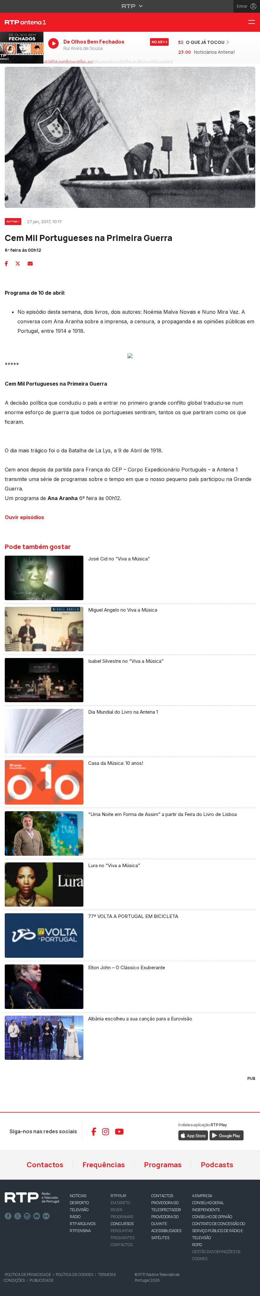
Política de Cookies (74, 1274)
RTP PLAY (119, 1195)
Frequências (103, 1164)
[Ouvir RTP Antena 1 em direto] (21, 48)
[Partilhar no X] (17, 263)
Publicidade (41, 1280)
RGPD (197, 1244)
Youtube (36, 1216)
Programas (163, 1164)
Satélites (160, 1237)
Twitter (17, 1216)
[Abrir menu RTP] (130, 6)
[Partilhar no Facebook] (6, 263)
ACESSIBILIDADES (166, 1230)
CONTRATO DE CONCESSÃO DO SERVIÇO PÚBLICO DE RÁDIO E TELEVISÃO (218, 1230)
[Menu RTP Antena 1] (254, 22)
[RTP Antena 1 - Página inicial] (21, 22)
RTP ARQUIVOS (82, 1223)
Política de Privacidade (28, 1274)
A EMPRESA (202, 1195)
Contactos (45, 1164)
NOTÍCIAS (78, 1195)
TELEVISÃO (79, 1209)
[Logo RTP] (32, 1197)
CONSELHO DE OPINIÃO (212, 1216)
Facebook (8, 1216)
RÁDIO (75, 1216)
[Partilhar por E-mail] (30, 263)
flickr (46, 1216)
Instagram (27, 1216)
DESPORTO (79, 1202)
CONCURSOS (122, 1223)
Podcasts (217, 1164)
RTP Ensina (80, 1230)
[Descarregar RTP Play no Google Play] (226, 1135)
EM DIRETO (120, 1202)
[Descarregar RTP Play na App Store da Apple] (193, 1135)
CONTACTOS (162, 1195)
